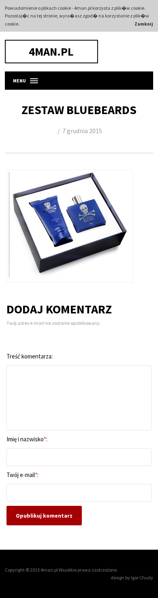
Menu (19, 81)
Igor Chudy (142, 577)
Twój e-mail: (22, 475)
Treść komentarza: (29, 356)
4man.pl (51, 51)
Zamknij (144, 24)
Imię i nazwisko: (26, 439)
